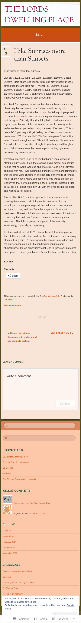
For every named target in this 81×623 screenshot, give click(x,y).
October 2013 (9, 547)
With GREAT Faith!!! (62, 333)
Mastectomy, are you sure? (15, 457)
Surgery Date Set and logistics (16, 462)
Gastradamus (20, 503)
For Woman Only (52, 296)
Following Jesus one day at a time (18, 582)
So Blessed (8, 468)
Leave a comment (12, 305)
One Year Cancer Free (40, 503)
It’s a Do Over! (39, 513)
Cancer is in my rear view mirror (17, 571)
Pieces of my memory (13, 594)
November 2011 (10, 553)
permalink (8, 299)
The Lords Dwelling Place (39, 15)
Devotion (7, 577)
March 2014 (8, 536)
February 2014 (9, 542)
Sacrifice (7, 473)
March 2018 (8, 531)
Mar (6, 50)
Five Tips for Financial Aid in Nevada (19, 479)
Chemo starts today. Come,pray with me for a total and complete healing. (22, 337)
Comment (65, 403)
